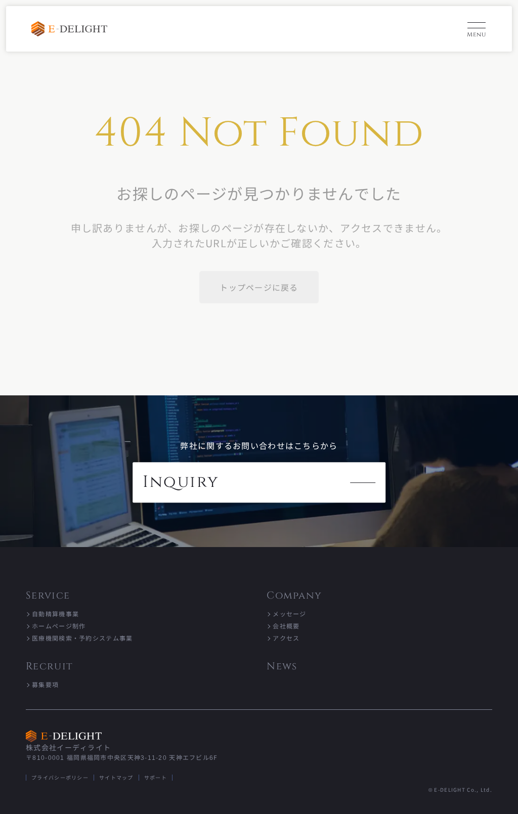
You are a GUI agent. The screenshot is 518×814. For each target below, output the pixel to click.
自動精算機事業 (55, 613)
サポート (155, 777)
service (48, 595)
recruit (49, 666)
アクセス (286, 638)
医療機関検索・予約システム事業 (82, 638)
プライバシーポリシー (60, 777)
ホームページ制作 (58, 625)
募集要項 (45, 684)
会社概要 (286, 625)
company (294, 595)
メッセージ (289, 613)
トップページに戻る (259, 287)
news (282, 666)
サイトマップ (116, 777)
